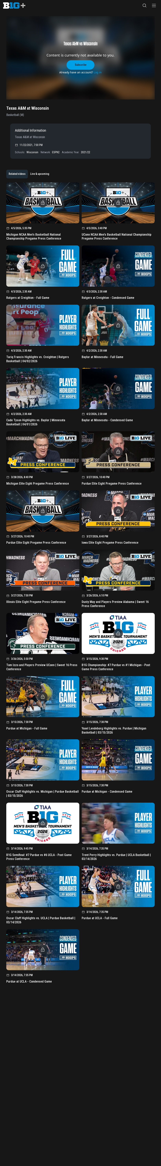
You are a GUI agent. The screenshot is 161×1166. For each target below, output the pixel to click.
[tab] (17, 174)
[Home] (14, 5)
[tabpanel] (80, 584)
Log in (98, 72)
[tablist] (28, 174)
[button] (144, 5)
